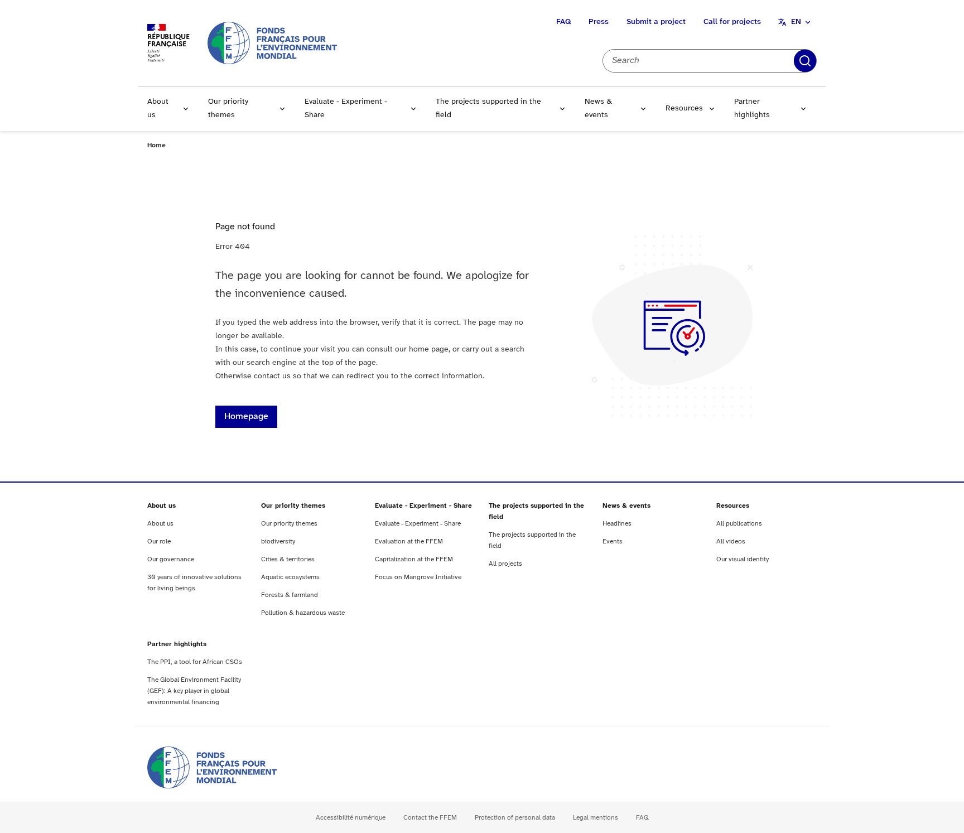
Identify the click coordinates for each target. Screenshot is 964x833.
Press (599, 22)
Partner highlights (752, 108)
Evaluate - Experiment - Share (346, 108)
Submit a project (656, 22)
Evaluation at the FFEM (409, 541)
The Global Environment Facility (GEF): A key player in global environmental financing (194, 691)
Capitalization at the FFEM (414, 559)
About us (157, 108)
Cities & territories (288, 559)
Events (612, 541)
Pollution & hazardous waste (303, 613)
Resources (684, 108)
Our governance (170, 559)
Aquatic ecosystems (290, 577)
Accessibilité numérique (350, 817)
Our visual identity (742, 559)
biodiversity (278, 541)
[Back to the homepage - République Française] (272, 43)
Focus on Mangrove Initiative (418, 577)
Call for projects (732, 22)
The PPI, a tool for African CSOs (194, 662)
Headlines (617, 523)
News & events (598, 108)
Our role (159, 541)
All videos (730, 541)
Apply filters (805, 61)
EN (796, 22)
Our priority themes (228, 108)
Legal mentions (595, 817)
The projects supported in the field (488, 108)
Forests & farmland (289, 595)
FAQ (563, 22)
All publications (739, 523)
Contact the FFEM (430, 817)
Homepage (246, 416)
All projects (505, 563)
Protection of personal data (515, 817)
